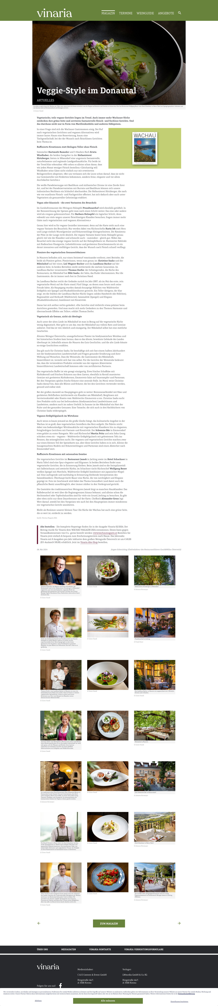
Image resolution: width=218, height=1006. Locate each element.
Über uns (42, 949)
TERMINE (125, 13)
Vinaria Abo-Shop (89, 542)
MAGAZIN (108, 13)
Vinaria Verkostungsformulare (143, 949)
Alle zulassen (108, 1001)
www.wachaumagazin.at (105, 533)
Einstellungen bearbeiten (179, 1002)
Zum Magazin (109, 923)
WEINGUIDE (145, 13)
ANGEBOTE (166, 13)
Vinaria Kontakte (100, 949)
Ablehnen (38, 1001)
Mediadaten (68, 949)
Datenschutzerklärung (186, 994)
